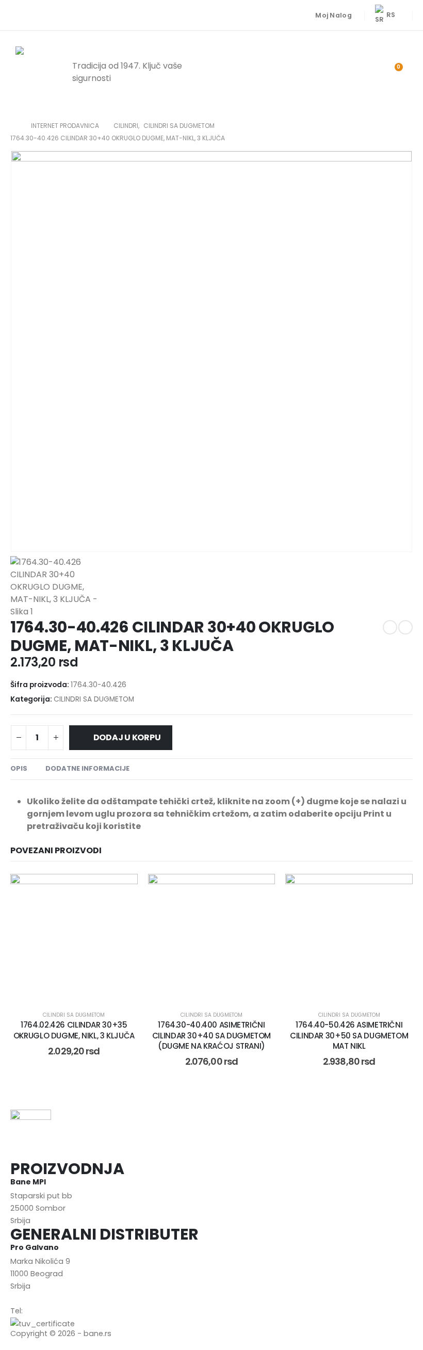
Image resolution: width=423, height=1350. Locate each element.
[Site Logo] (36, 72)
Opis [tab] (18, 768)
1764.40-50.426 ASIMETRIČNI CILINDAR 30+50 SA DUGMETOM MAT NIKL (349, 1035)
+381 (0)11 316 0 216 (58, 1311)
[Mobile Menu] (256, 72)
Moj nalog (333, 15)
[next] (405, 627)
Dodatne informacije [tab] (87, 768)
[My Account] (365, 72)
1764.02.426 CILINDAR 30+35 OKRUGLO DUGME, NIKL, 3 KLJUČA (74, 1029)
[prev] (390, 627)
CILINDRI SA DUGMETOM (94, 699)
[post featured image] (74, 937)
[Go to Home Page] (13, 126)
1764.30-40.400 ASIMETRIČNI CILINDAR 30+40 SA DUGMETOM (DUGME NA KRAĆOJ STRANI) (211, 1035)
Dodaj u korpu (127, 737)
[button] (339, 72)
